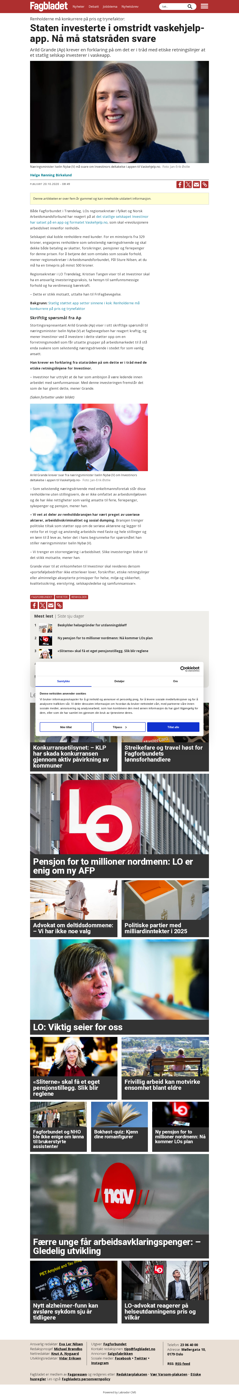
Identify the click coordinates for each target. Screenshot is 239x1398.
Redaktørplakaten (131, 1374)
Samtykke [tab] (63, 681)
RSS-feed (182, 1363)
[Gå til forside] (49, 6)
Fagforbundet (115, 1344)
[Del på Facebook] (180, 184)
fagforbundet (42, 597)
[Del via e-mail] (196, 184)
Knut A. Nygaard (65, 1353)
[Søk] (189, 6)
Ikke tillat (66, 727)
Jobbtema (110, 6)
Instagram (100, 1363)
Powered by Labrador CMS (119, 1392)
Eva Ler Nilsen (71, 1344)
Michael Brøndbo (68, 1349)
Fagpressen (77, 1374)
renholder (79, 597)
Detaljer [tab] (119, 681)
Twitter (140, 1358)
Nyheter (78, 6)
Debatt (94, 6)
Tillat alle (173, 727)
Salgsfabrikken (120, 1353)
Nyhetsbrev (130, 6)
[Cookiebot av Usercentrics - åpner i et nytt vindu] (183, 669)
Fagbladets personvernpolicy (86, 1379)
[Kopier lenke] (204, 184)
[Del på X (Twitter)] (188, 184)
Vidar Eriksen (70, 1358)
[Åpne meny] (204, 7)
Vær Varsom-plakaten (168, 1374)
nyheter (62, 597)
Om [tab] (175, 681)
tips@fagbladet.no (139, 1349)
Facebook (123, 1358)
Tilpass (117, 727)
